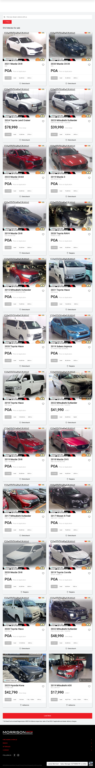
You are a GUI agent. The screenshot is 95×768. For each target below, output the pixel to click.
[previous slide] (4, 46)
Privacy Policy (23, 765)
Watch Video (86, 397)
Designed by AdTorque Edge (35, 765)
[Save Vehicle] (43, 65)
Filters (8, 22)
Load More (47, 716)
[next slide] (45, 46)
